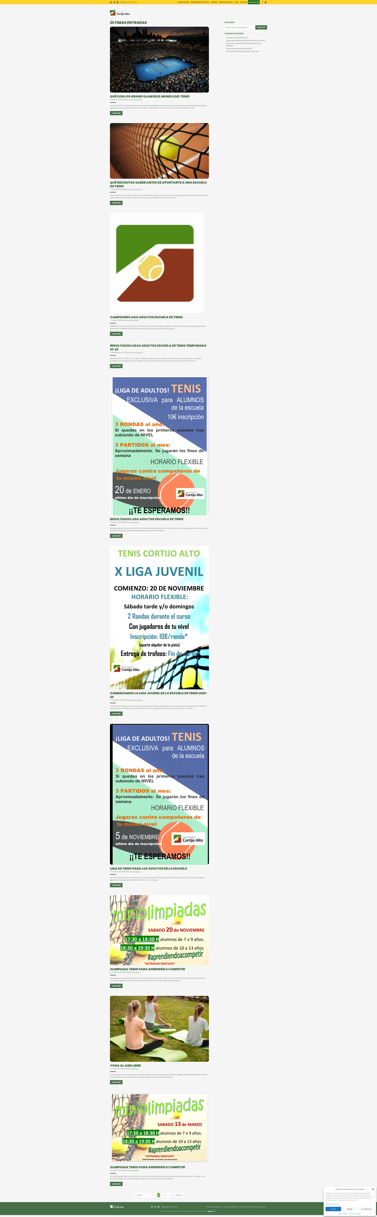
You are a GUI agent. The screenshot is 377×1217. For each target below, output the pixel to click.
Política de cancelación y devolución (253, 1207)
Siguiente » (179, 1195)
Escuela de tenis (183, 2)
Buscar (261, 27)
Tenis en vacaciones (226, 2)
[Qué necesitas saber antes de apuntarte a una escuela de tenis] (159, 177)
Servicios (214, 2)
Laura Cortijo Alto (136, 99)
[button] (373, 1189)
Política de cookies (343, 1213)
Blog (236, 2)
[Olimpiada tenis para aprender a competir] (159, 964)
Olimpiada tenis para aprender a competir (147, 969)
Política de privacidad (354, 1213)
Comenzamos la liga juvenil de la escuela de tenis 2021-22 (158, 695)
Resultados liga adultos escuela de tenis (146, 519)
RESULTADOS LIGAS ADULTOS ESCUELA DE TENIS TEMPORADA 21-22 (158, 347)
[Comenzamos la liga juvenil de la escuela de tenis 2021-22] (159, 688)
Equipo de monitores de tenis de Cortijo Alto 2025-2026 (245, 40)
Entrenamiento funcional (200, 2)
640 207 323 (173, 1207)
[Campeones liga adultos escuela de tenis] (157, 312)
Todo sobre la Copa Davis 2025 (237, 38)
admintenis (135, 320)
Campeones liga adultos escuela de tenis (146, 317)
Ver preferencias (366, 1209)
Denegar (350, 1209)
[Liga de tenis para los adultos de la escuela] (159, 863)
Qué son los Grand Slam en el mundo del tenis (150, 96)
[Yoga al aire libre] (159, 1060)
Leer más (116, 113)
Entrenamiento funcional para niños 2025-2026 (242, 51)
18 (172, 1195)
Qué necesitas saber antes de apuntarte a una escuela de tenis (158, 184)
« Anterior (139, 1195)
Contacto (243, 2)
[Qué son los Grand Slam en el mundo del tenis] (159, 91)
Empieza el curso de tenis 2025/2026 (239, 48)
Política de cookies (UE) (231, 1207)
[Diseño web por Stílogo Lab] (211, 1211)
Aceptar (333, 1209)
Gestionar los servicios (333, 1204)
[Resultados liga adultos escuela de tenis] (159, 514)
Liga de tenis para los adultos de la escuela (148, 868)
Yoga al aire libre (125, 1065)
